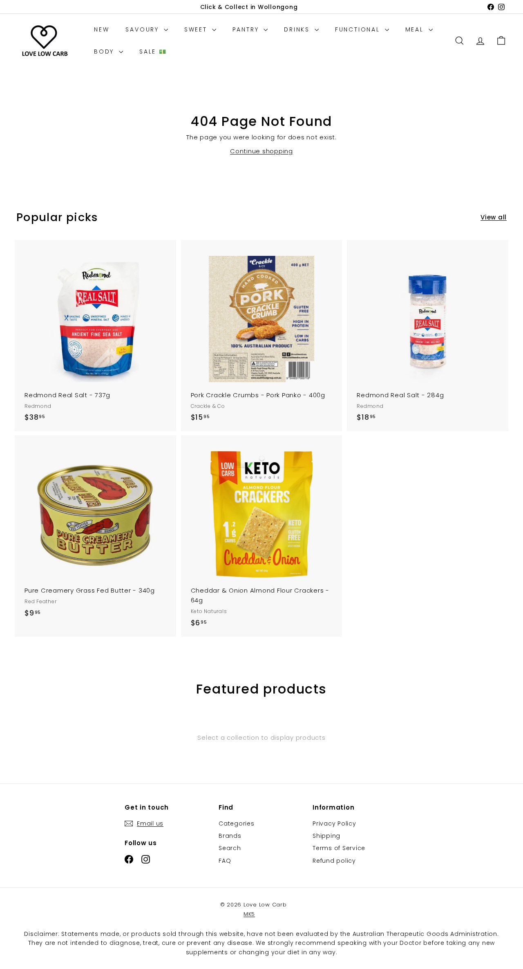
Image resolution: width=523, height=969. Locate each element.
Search (230, 848)
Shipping (326, 836)
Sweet (197, 29)
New (101, 29)
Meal (416, 29)
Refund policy (334, 861)
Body (105, 51)
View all (494, 217)
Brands (230, 836)
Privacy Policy (334, 823)
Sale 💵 (153, 51)
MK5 (249, 914)
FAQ (225, 861)
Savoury (143, 29)
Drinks (298, 29)
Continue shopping (261, 151)
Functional (359, 29)
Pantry (247, 29)
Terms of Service (339, 848)
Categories (237, 823)
